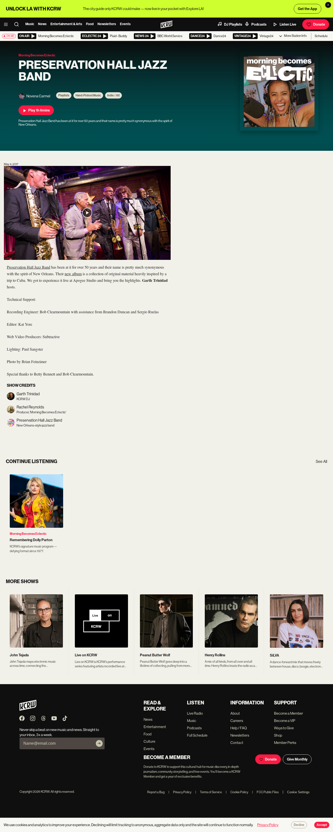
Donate (319, 24)
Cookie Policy (237, 792)
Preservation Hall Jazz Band (28, 267)
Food (90, 24)
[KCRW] (28, 709)
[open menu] (7, 24)
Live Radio (195, 713)
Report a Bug (156, 792)
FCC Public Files (265, 792)
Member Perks (285, 743)
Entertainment (155, 727)
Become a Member (288, 713)
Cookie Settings (298, 792)
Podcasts (258, 24)
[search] (18, 24)
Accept (322, 825)
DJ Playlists (233, 24)
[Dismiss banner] (328, 5)
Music (29, 24)
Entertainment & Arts (66, 24)
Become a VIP (284, 721)
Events (125, 24)
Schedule (321, 36)
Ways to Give (284, 728)
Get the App (307, 9)
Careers (236, 721)
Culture (149, 741)
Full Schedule (197, 735)
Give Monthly (297, 759)
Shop (278, 735)
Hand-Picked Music (88, 95)
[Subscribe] (99, 743)
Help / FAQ (238, 728)
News (42, 24)
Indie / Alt (113, 95)
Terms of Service (208, 792)
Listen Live (288, 24)
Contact (236, 743)
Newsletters (107, 24)
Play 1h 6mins (39, 110)
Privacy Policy (179, 792)
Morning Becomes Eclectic (28, 534)
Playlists (63, 95)
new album (73, 273)
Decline (299, 825)
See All (321, 461)
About (235, 713)
